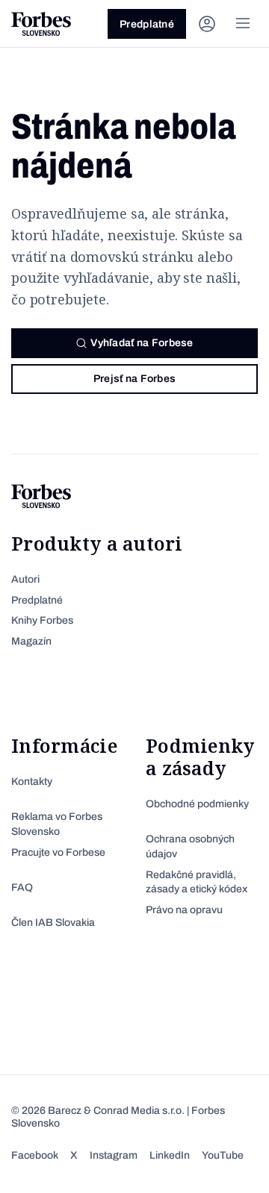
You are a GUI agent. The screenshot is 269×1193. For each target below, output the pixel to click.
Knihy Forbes (42, 620)
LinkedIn (169, 1155)
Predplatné (147, 24)
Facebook (34, 1155)
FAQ (22, 887)
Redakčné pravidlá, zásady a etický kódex (196, 882)
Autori (25, 579)
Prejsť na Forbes (134, 378)
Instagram (113, 1155)
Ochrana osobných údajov (190, 846)
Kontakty (31, 781)
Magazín (31, 641)
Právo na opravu (184, 909)
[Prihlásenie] (207, 24)
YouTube (223, 1155)
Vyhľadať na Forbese (141, 342)
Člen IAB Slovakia (53, 922)
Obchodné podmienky (197, 804)
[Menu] (243, 24)
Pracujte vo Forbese (58, 852)
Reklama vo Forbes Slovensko (56, 824)
